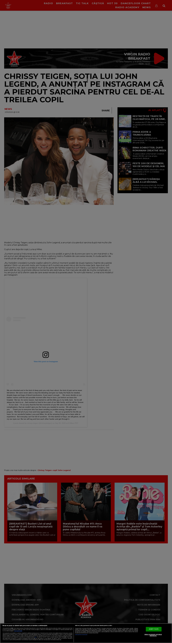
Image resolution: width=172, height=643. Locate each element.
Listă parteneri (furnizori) (81, 634)
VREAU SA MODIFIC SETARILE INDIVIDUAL (153, 635)
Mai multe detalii (18, 630)
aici (36, 637)
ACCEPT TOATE (153, 629)
